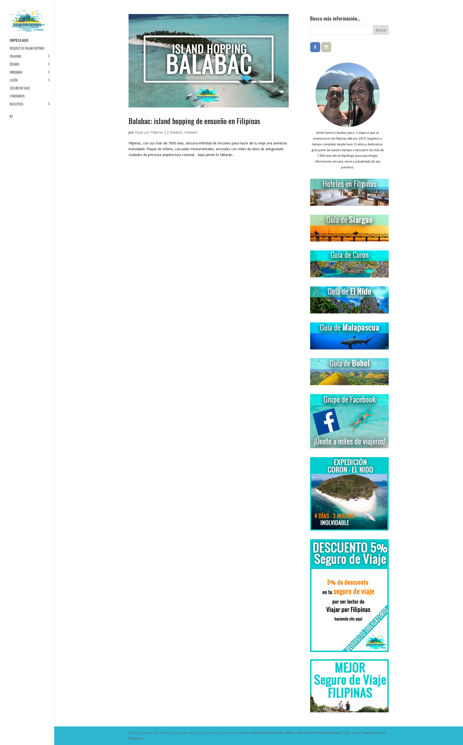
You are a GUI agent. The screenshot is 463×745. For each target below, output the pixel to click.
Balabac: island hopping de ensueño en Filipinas (194, 120)
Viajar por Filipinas (149, 132)
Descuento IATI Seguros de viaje (318, 732)
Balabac (176, 132)
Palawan (190, 132)
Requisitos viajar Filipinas (27, 48)
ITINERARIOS (17, 96)
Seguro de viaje (20, 88)
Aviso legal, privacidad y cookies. (273, 732)
